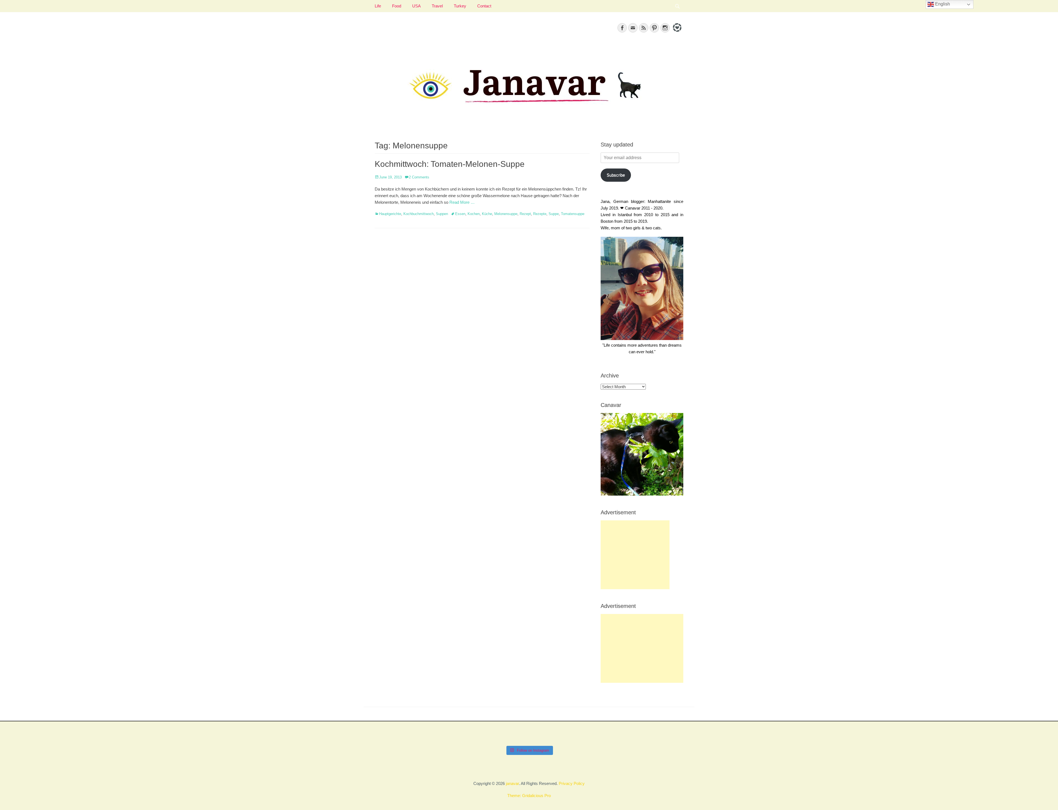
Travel (437, 6)
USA (416, 6)
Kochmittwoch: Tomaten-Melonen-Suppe (450, 163)
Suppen (442, 214)
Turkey (460, 6)
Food (396, 6)
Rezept (525, 214)
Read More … (462, 202)
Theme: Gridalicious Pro (529, 795)
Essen (460, 214)
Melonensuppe (505, 214)
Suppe (554, 214)
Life (378, 6)
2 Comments (419, 177)
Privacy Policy (572, 783)
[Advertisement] (635, 554)
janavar (512, 783)
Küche (487, 214)
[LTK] (676, 32)
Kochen (474, 214)
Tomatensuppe (572, 214)
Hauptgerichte (390, 214)
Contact (484, 6)
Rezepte (539, 214)
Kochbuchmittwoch (418, 214)
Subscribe (616, 175)
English (942, 4)
